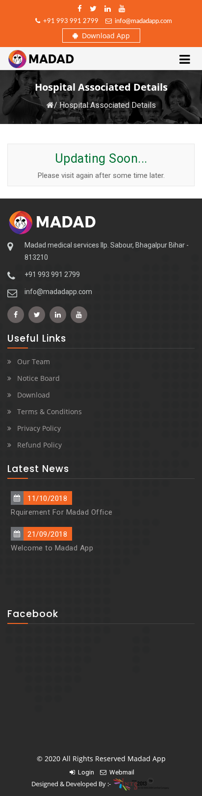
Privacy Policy (39, 428)
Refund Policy (39, 444)
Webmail (120, 772)
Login (84, 772)
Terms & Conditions (49, 411)
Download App (104, 35)
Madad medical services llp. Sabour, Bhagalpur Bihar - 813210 (107, 251)
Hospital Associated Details (107, 105)
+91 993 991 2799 (69, 21)
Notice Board (38, 378)
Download (33, 394)
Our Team (33, 361)
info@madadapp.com (142, 21)
